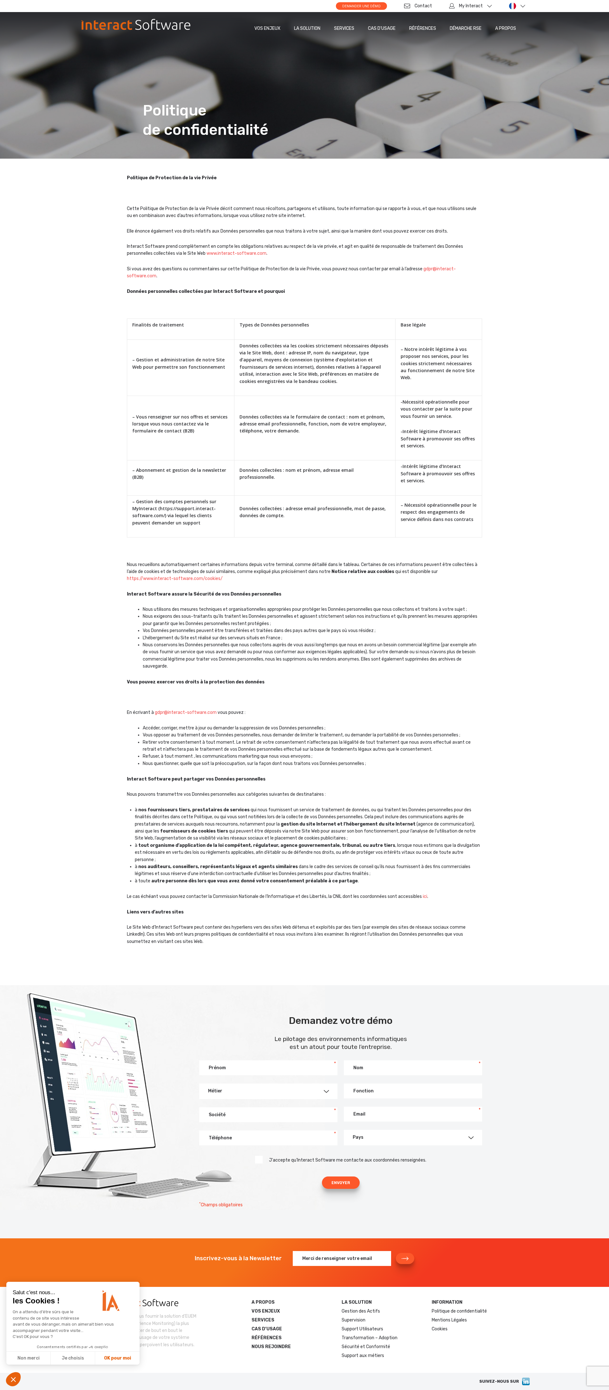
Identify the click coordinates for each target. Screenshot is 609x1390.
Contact (423, 6)
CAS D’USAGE (382, 28)
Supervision (353, 1320)
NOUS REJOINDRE (271, 1346)
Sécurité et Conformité (366, 1346)
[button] (268, 1091)
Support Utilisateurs (362, 1329)
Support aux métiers (363, 1355)
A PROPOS (505, 28)
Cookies (440, 1329)
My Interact (471, 6)
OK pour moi (117, 1358)
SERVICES (344, 28)
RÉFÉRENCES (422, 28)
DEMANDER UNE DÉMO (361, 6)
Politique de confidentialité (459, 1311)
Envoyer (340, 1182)
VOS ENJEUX (267, 28)
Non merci (28, 1358)
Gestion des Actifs (361, 1311)
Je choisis (73, 1358)
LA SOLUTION (307, 28)
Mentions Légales (449, 1320)
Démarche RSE (465, 28)
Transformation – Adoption (369, 1338)
